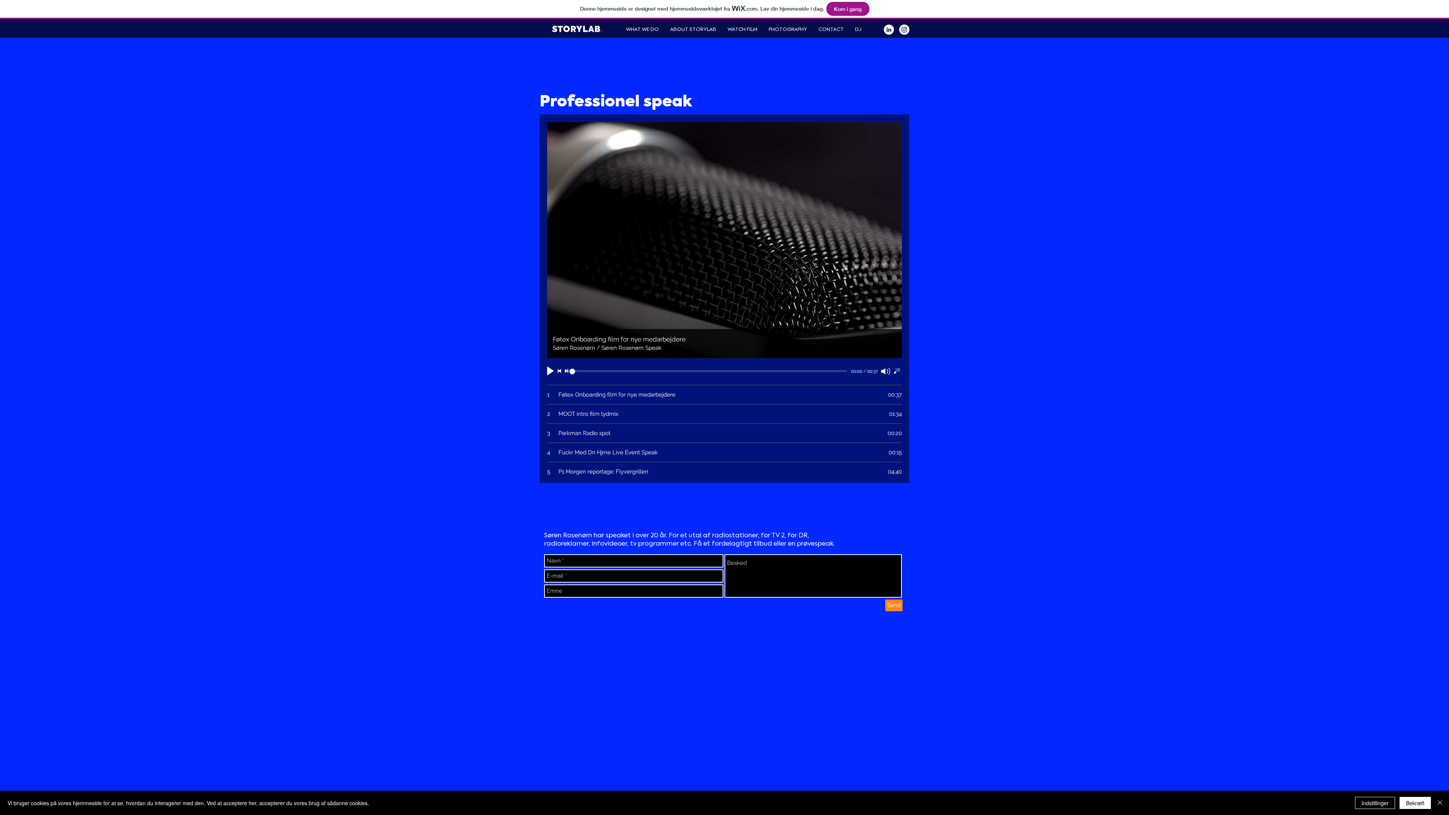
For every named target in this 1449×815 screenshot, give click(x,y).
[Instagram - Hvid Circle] (904, 30)
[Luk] (1439, 803)
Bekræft (1415, 803)
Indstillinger (1375, 803)
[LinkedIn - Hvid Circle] (889, 30)
